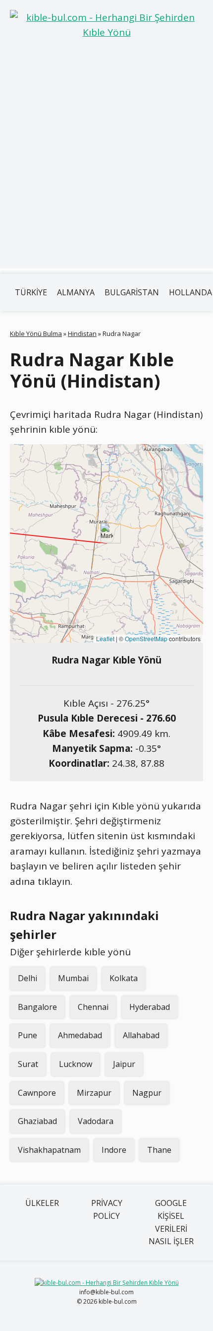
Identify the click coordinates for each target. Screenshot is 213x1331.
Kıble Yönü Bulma (36, 333)
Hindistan (82, 333)
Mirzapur (94, 1092)
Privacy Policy (106, 1209)
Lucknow (75, 1064)
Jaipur (124, 1064)
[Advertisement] (106, 161)
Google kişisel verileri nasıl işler (171, 1222)
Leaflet (105, 638)
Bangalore (37, 1006)
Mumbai (73, 978)
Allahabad (141, 1035)
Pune (27, 1035)
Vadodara (95, 1121)
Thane (159, 1149)
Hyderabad (149, 1006)
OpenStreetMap (146, 638)
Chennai (93, 1006)
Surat (28, 1064)
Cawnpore (37, 1092)
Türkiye (31, 292)
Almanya (76, 292)
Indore (114, 1149)
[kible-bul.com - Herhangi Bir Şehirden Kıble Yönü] (106, 25)
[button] (107, 533)
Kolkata (123, 978)
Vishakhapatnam (49, 1149)
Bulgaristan (132, 292)
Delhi (27, 978)
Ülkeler (42, 1203)
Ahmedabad (80, 1035)
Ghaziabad (37, 1121)
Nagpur (146, 1092)
